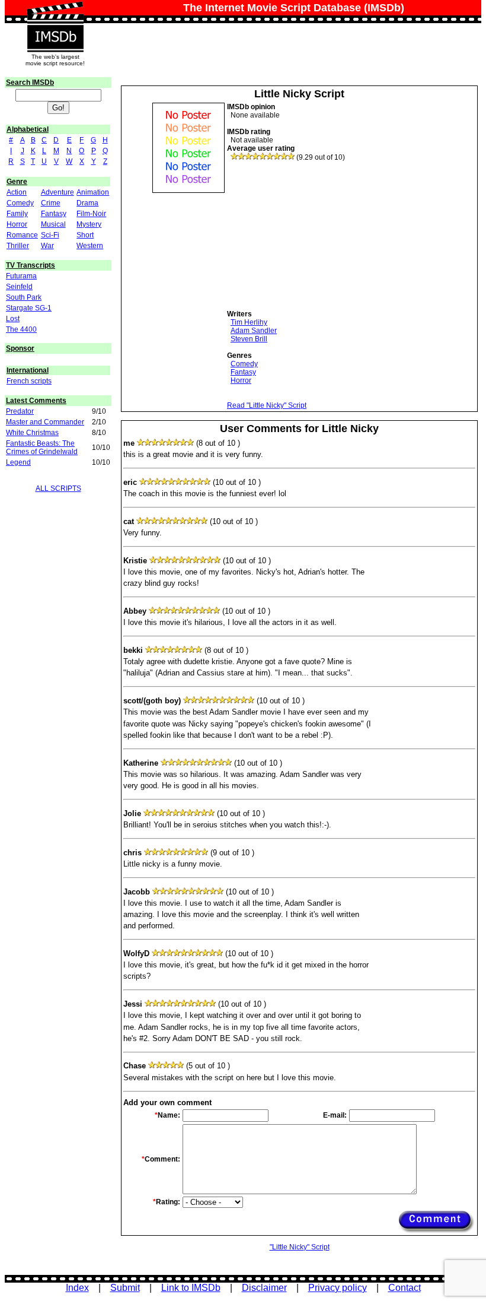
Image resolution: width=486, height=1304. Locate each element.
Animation (92, 192)
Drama (87, 203)
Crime (50, 203)
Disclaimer (264, 1288)
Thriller (18, 246)
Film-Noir (91, 214)
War (47, 246)
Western (89, 246)
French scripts (29, 381)
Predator (20, 411)
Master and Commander (45, 422)
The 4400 (21, 329)
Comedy (20, 203)
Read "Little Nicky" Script (266, 405)
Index (77, 1288)
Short (85, 235)
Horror (17, 224)
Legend (18, 462)
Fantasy (53, 214)
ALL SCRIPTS (58, 488)
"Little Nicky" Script (300, 1247)
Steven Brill (249, 339)
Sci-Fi (50, 235)
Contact (404, 1288)
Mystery (88, 224)
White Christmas (32, 433)
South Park (23, 297)
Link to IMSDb (190, 1288)
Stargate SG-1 (29, 308)
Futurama (21, 276)
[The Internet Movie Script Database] (55, 13)
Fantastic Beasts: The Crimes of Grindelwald (42, 447)
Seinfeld (19, 287)
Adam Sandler (254, 330)
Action (17, 192)
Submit (125, 1288)
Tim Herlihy (249, 322)
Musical (53, 224)
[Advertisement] (316, 235)
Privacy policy (337, 1288)
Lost (13, 319)
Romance (22, 235)
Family (17, 214)
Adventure (57, 192)
